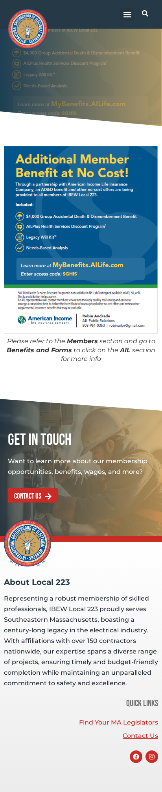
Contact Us (140, 735)
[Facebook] (136, 756)
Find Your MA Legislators (118, 722)
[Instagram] (151, 756)
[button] (127, 14)
